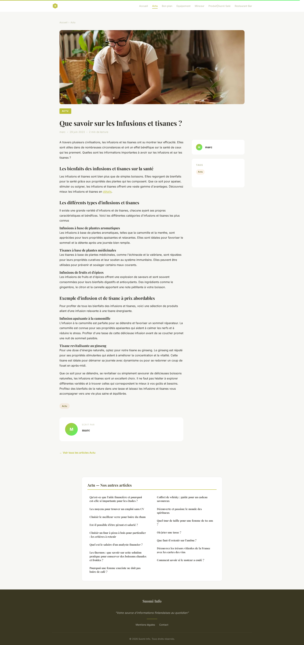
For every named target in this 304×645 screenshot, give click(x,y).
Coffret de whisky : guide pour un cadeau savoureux (182, 499)
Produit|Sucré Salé (219, 5)
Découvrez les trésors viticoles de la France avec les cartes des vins (183, 550)
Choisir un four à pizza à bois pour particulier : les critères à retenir (118, 534)
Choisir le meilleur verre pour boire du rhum (118, 517)
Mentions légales (145, 624)
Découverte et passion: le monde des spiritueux (179, 510)
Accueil (143, 5)
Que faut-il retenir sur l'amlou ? (176, 540)
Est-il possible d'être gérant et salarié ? (114, 525)
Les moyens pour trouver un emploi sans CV (117, 509)
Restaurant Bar (243, 5)
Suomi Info (152, 600)
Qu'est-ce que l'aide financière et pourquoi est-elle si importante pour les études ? (116, 499)
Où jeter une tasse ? (169, 532)
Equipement (183, 5)
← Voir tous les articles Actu (77, 452)
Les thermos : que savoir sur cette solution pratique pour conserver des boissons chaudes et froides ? (118, 556)
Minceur (199, 5)
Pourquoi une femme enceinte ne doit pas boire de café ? (115, 569)
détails (107, 191)
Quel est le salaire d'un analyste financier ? (116, 544)
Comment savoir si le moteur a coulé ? (180, 560)
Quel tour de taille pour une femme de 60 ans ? (185, 522)
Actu (155, 5)
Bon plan (167, 5)
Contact (163, 624)
